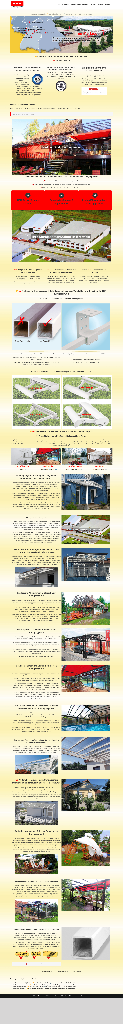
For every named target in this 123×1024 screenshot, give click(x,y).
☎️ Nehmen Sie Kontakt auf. (61, 60)
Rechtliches (89, 995)
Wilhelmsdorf (35, 90)
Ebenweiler (27, 92)
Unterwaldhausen (36, 92)
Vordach (22, 482)
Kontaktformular (58, 995)
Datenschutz (83, 995)
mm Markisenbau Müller (47, 971)
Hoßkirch (37, 94)
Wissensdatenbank (65, 995)
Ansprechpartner (77, 995)
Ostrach (33, 96)
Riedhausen (24, 96)
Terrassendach (43, 431)
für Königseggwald (77, 971)
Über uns (71, 995)
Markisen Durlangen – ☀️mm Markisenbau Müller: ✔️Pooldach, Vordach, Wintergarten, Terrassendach (44, 988)
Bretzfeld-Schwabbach (22, 78)
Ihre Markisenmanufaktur (63, 971)
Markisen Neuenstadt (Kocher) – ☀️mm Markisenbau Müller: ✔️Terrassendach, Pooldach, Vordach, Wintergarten (47, 983)
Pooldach (26, 506)
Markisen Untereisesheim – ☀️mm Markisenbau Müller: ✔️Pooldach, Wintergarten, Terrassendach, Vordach (45, 985)
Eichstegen (28, 94)
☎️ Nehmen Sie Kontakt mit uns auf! (37, 964)
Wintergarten (17, 506)
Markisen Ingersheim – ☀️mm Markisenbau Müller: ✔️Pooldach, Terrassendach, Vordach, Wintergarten (44, 986)
